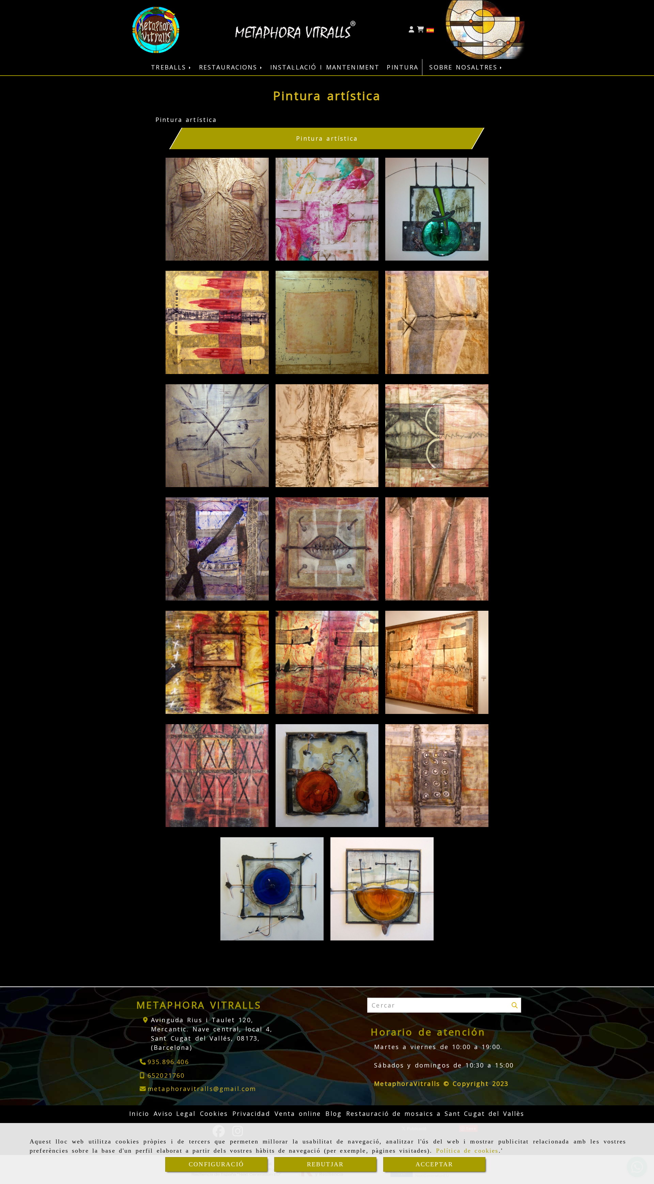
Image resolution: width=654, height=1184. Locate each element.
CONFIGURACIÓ (216, 1164)
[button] (411, 29)
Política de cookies (467, 1150)
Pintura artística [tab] (327, 138)
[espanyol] (430, 30)
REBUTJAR (325, 1164)
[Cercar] (514, 1005)
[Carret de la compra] (420, 29)
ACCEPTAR (434, 1164)
